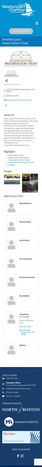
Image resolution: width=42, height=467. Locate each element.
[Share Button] (6, 80)
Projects (11, 165)
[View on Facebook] (6, 107)
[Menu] (37, 23)
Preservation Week (15, 155)
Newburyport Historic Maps (19, 160)
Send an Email (24, 327)
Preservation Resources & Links (21, 162)
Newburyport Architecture (18, 158)
